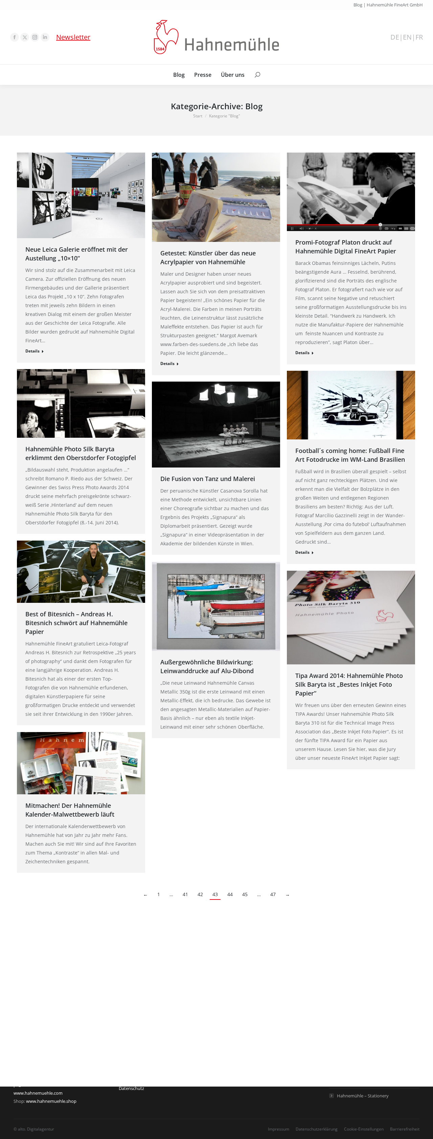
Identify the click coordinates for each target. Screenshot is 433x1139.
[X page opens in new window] (24, 37)
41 (185, 894)
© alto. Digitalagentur (34, 1129)
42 (200, 894)
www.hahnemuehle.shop (51, 1101)
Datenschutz (131, 1088)
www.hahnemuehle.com (38, 1093)
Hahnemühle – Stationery (363, 1096)
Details (32, 351)
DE (394, 37)
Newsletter (73, 37)
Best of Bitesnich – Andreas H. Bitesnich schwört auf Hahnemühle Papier (76, 623)
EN (407, 37)
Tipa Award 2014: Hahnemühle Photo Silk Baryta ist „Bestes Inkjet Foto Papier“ (349, 684)
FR (419, 37)
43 (215, 894)
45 (245, 894)
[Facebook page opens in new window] (14, 37)
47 (273, 894)
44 (230, 894)
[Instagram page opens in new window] (34, 37)
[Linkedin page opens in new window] (45, 37)
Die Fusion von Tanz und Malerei (207, 479)
